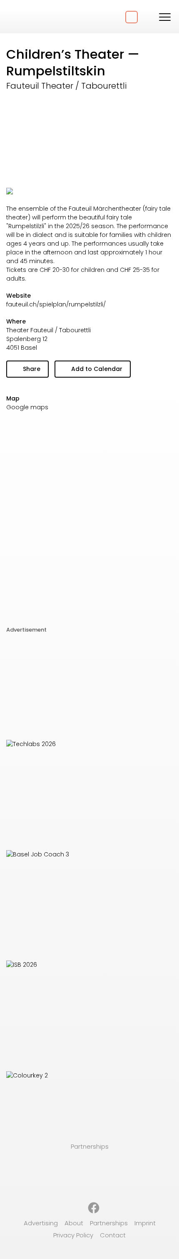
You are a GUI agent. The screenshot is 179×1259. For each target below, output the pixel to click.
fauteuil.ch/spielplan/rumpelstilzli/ (56, 304)
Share (30, 369)
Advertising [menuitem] (41, 1223)
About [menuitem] (74, 1223)
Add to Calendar (96, 369)
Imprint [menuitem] (145, 1223)
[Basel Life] (37, 16)
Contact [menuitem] (113, 1235)
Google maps (27, 407)
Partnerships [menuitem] (109, 1223)
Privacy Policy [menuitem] (73, 1235)
